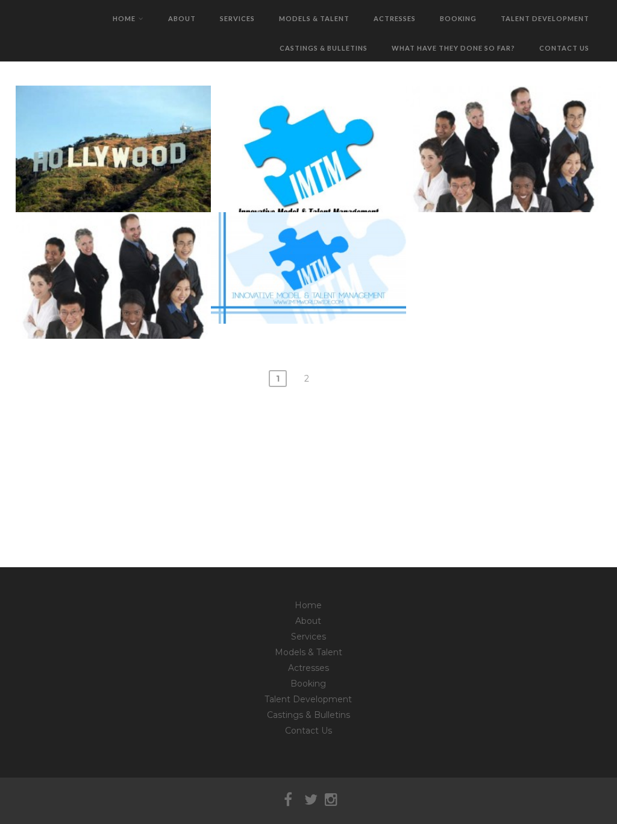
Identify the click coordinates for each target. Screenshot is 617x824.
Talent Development (545, 18)
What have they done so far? (453, 48)
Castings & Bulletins (324, 48)
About (182, 18)
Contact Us (564, 48)
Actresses (395, 18)
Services (237, 18)
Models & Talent (314, 18)
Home (124, 18)
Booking (458, 18)
